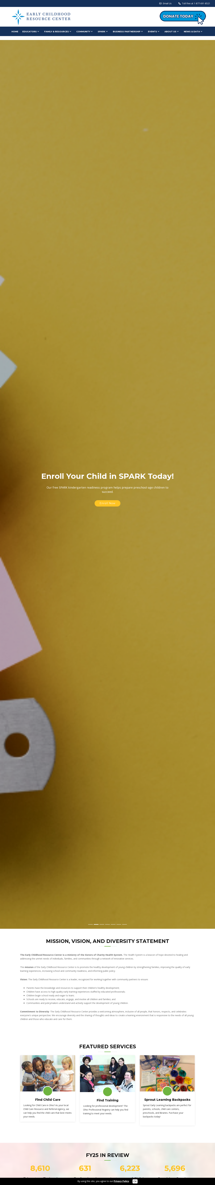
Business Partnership (126, 31)
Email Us (167, 3)
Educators (29, 31)
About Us (170, 31)
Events (152, 31)
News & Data (192, 31)
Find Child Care (47, 1100)
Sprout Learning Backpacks (167, 1100)
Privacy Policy (121, 1181)
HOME (14, 31)
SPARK (101, 31)
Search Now (107, 538)
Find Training (107, 1100)
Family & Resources (56, 31)
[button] (5, 484)
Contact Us (18, 37)
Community (83, 31)
